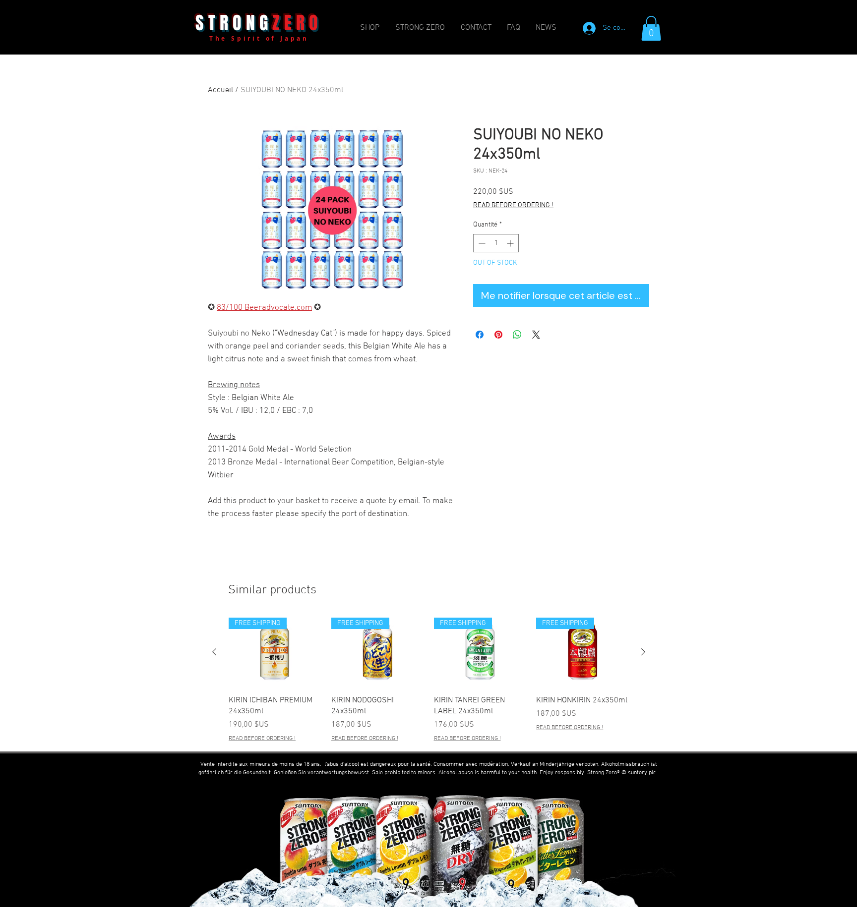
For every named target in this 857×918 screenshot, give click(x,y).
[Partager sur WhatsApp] (517, 335)
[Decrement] (481, 243)
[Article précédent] (214, 652)
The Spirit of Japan (259, 38)
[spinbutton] (496, 243)
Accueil (220, 90)
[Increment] (511, 243)
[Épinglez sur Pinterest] (498, 335)
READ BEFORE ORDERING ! (513, 205)
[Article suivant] (643, 652)
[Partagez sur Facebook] (480, 335)
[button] (651, 28)
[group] (428, 680)
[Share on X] (536, 335)
